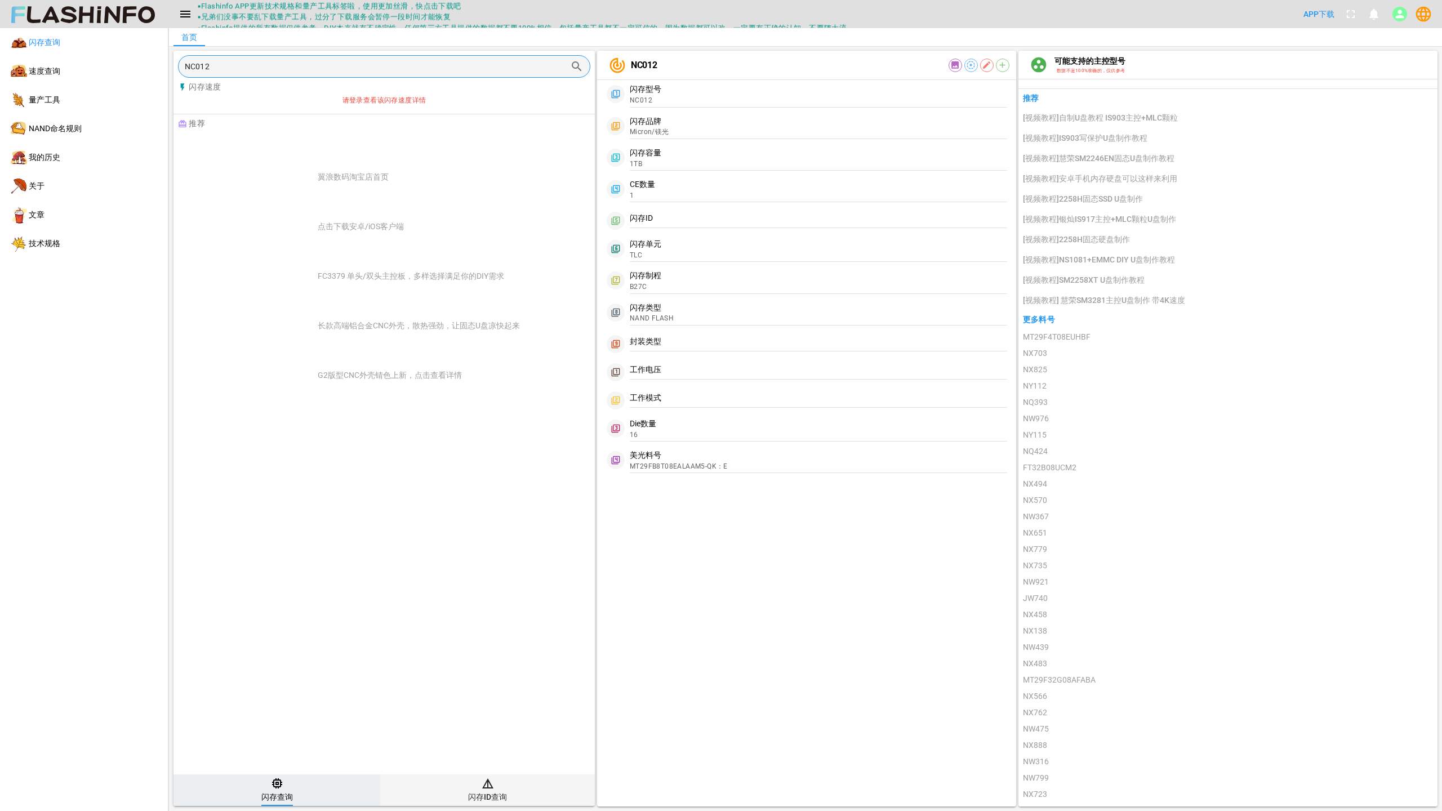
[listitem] (84, 42)
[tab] (276, 790)
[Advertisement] (412, 147)
